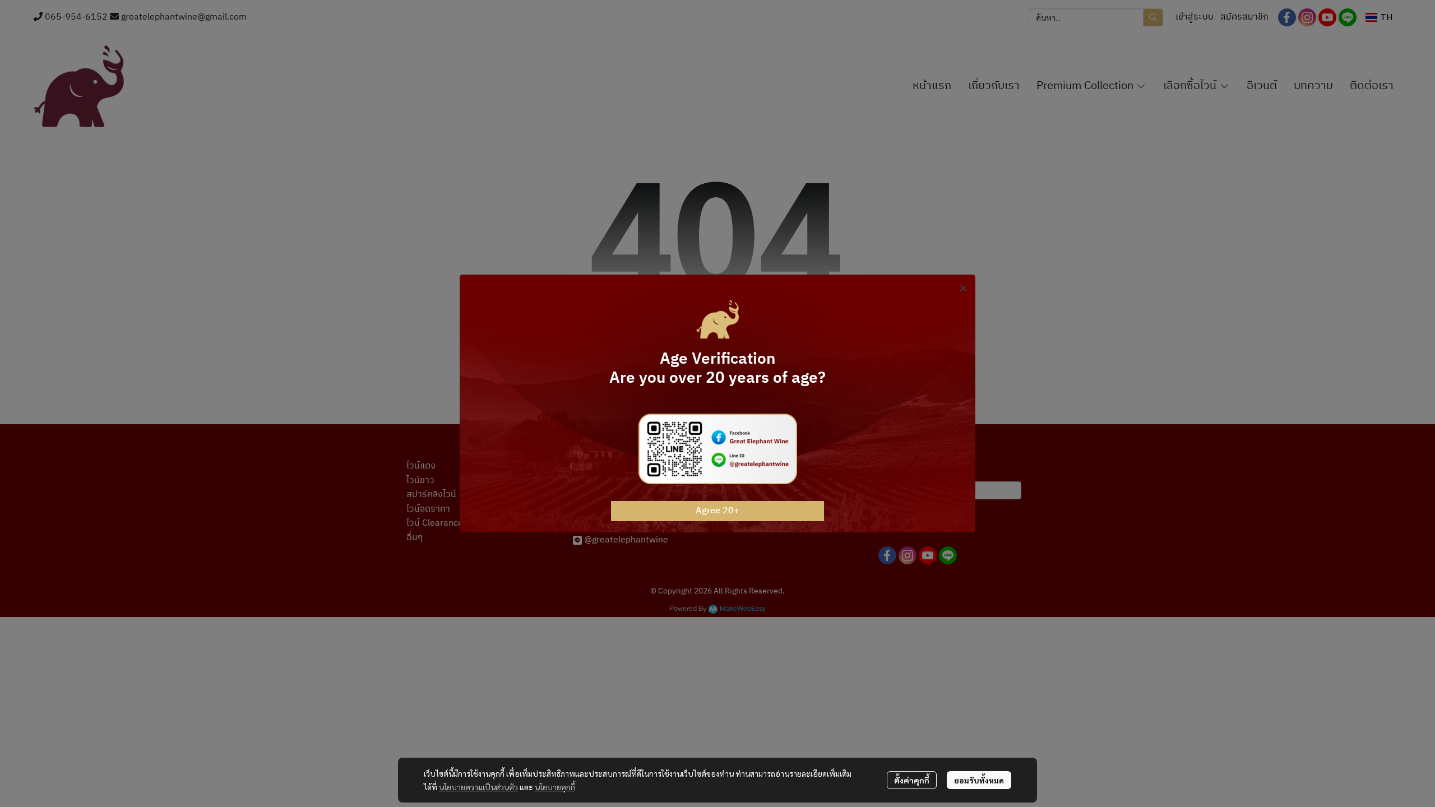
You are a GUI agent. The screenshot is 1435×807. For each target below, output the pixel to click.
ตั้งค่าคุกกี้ (911, 780)
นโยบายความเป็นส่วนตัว (478, 787)
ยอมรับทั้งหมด (979, 780)
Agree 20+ (717, 510)
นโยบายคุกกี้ (555, 787)
